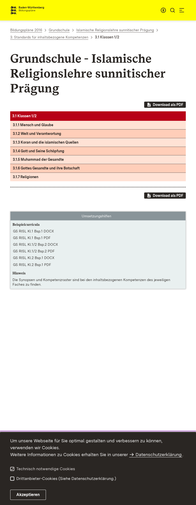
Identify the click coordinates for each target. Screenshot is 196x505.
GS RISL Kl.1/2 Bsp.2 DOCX (35, 244)
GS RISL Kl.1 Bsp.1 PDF (32, 238)
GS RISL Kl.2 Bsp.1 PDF (32, 265)
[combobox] (163, 10)
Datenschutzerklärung (159, 454)
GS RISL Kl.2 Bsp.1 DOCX (33, 258)
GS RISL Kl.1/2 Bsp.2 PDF (34, 251)
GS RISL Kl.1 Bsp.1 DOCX (33, 231)
